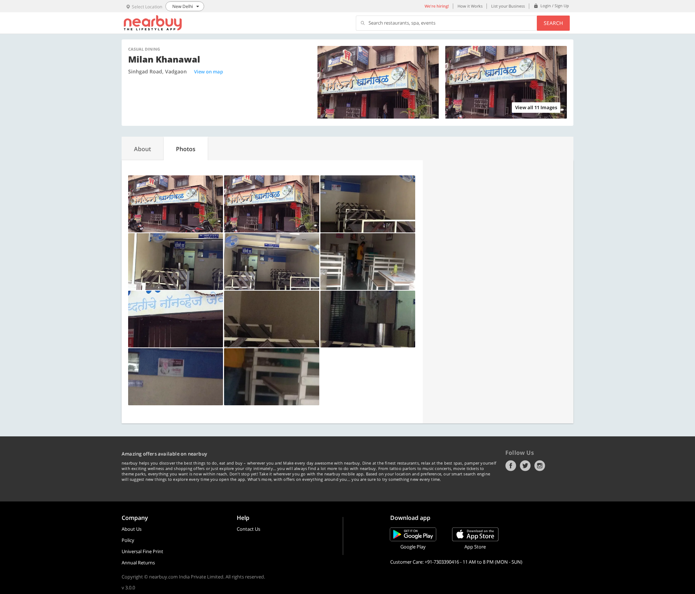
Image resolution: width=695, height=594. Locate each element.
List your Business (508, 6)
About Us (132, 529)
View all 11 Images (536, 107)
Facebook (510, 465)
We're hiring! (437, 6)
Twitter (525, 465)
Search (553, 23)
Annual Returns (138, 562)
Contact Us (248, 529)
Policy (128, 540)
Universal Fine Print (142, 551)
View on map (208, 71)
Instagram (539, 465)
